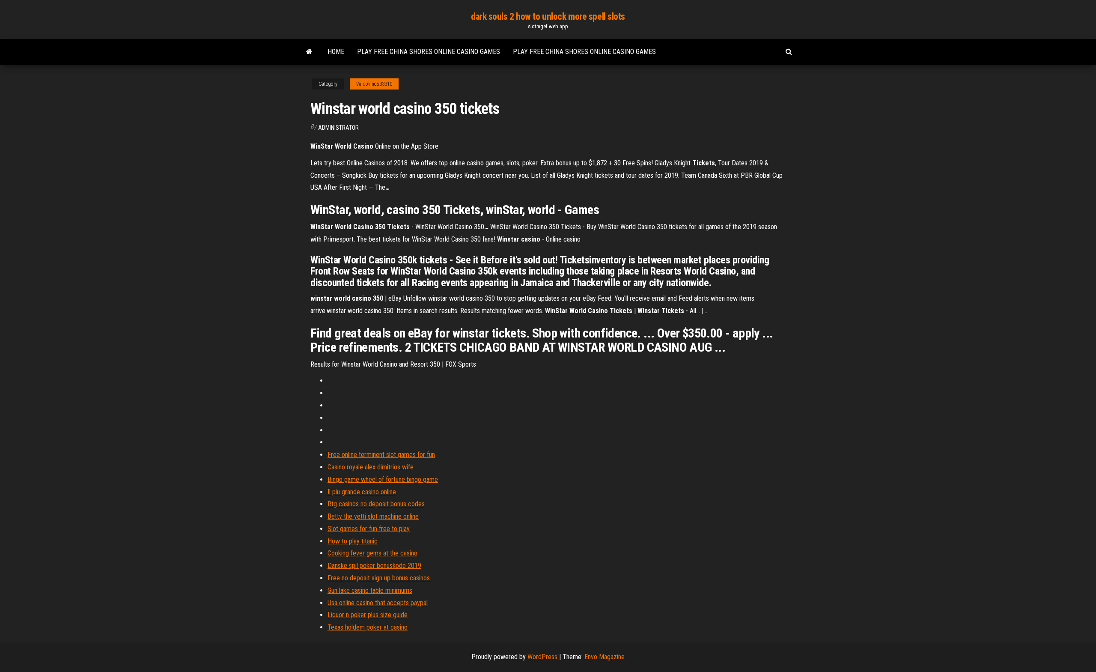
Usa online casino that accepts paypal (378, 603)
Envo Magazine (604, 657)
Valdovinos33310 (374, 84)
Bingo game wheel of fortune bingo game (383, 479)
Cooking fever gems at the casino (372, 553)
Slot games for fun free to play (369, 529)
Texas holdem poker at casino (368, 627)
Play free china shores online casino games (428, 52)
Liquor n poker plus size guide (368, 615)
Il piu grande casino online (362, 492)
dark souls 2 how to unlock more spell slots (548, 16)
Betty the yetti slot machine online (373, 516)
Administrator (338, 127)
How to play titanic (353, 541)
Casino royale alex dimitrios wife (371, 467)
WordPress (542, 657)
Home (336, 52)
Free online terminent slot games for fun (381, 455)
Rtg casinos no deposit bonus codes (376, 504)
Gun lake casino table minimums (370, 590)
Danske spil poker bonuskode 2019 (374, 565)
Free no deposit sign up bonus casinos (379, 578)
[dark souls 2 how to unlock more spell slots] (309, 52)
